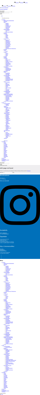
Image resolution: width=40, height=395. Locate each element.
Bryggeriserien (8, 59)
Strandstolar (8, 99)
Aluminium (7, 30)
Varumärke (3, 372)
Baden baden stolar (9, 96)
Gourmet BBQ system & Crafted (8, 121)
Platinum (5, 153)
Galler (7, 132)
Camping (5, 32)
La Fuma (5, 56)
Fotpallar (5, 57)
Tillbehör (7, 65)
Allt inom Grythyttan (9, 308)
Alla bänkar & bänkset (9, 274)
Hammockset (8, 42)
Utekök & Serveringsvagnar (8, 336)
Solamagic (5, 155)
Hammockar (6, 309)
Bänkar (7, 60)
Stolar (7, 51)
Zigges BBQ (6, 156)
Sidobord (7, 267)
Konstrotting (8, 82)
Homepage (29, 170)
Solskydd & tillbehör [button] (7, 75)
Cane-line (5, 145)
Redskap (7, 115)
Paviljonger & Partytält (9, 79)
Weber (5, 157)
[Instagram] (20, 227)
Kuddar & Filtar (8, 44)
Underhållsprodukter (7, 334)
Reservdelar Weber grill (7, 365)
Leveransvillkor (2, 249)
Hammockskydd (8, 69)
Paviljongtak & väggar (9, 322)
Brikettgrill (7, 109)
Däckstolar (7, 84)
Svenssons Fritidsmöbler (4, 9)
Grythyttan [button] (5, 58)
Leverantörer (4, 159)
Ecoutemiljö (6, 146)
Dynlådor (5, 49)
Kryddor (5, 106)
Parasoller (7, 76)
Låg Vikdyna (8, 287)
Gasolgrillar (7, 110)
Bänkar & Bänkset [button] (7, 29)
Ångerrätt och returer (3, 250)
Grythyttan (5, 144)
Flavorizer (7, 133)
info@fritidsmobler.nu (5, 233)
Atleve (5, 142)
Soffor (7, 37)
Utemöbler (3, 262)
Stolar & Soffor (8, 64)
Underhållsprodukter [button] (7, 91)
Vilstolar (7, 342)
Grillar (3, 345)
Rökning (7, 125)
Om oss (3, 158)
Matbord (7, 23)
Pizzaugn (5, 138)
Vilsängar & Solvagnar (9, 343)
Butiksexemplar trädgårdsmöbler (9, 20)
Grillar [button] (3, 102)
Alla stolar (7, 90)
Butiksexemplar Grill (9, 349)
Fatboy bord (8, 27)
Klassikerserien (8, 63)
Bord (6, 34)
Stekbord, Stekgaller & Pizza (8, 123)
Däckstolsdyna (8, 41)
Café (6, 329)
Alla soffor (7, 74)
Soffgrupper (8, 73)
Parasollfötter (8, 77)
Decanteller (5, 376)
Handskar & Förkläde (8, 127)
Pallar (7, 36)
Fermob (5, 148)
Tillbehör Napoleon (7, 105)
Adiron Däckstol (8, 87)
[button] (1, 394)
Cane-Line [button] (5, 33)
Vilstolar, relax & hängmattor (8, 337)
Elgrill (7, 111)
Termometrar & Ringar (9, 369)
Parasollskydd (8, 78)
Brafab (5, 143)
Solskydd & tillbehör (7, 318)
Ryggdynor (7, 46)
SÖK (1, 164)
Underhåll (7, 335)
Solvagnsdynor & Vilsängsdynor (11, 48)
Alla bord (7, 28)
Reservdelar (8, 80)
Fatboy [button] (5, 50)
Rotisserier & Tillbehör (8, 119)
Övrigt (5, 101)
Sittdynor (7, 47)
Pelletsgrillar (8, 112)
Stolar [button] (5, 81)
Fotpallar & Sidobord (9, 61)
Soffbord (7, 24)
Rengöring (7, 116)
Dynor (5, 281)
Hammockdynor (8, 68)
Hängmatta (7, 98)
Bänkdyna (7, 40)
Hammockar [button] (6, 66)
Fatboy (5, 147)
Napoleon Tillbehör (7, 346)
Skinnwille (5, 154)
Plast (6, 83)
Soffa (7, 54)
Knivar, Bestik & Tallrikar (10, 363)
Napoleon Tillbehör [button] (7, 103)
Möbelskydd (8, 92)
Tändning (7, 117)
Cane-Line (5, 276)
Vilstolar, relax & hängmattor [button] (8, 94)
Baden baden (8, 85)
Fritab (5, 149)
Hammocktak (8, 70)
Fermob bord (8, 26)
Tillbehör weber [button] (6, 113)
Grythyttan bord (8, 25)
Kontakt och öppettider (5, 390)
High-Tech (7, 62)
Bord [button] (4, 22)
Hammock (7, 67)
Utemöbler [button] (3, 19)
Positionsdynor (8, 288)
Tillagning (7, 114)
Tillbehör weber (6, 354)
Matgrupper (6, 71)
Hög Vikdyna (8, 43)
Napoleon (5, 152)
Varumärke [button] (3, 141)
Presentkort (3, 160)
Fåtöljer (7, 35)
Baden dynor (8, 39)
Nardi (5, 383)
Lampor (7, 53)
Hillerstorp (5, 150)
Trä (6, 31)
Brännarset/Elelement (9, 368)
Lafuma (5, 151)
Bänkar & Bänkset (7, 272)
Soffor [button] (5, 72)
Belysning (5, 21)
